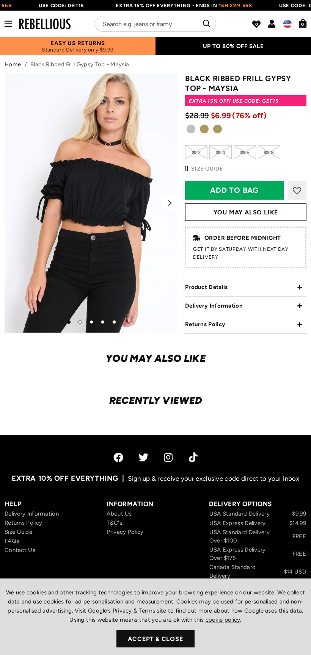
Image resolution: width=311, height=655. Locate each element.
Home (13, 64)
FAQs (12, 541)
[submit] (205, 24)
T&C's (114, 522)
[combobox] (155, 24)
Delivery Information (214, 305)
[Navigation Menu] (8, 24)
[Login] (271, 24)
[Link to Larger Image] (91, 203)
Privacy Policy (125, 531)
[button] (302, 23)
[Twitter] (143, 457)
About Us (119, 513)
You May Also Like (246, 212)
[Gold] (204, 131)
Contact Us (20, 550)
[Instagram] (169, 457)
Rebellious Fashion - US (45, 24)
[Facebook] (118, 457)
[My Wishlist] (256, 24)
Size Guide (18, 531)
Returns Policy (205, 324)
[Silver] (191, 131)
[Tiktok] (193, 457)
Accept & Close (155, 638)
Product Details (206, 287)
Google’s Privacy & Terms (121, 610)
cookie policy (223, 619)
